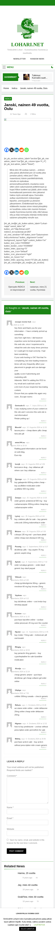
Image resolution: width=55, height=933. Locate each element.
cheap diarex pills (34, 430)
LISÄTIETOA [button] (39, 925)
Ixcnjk (17, 464)
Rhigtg (18, 647)
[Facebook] (6, 150)
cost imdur (38, 601)
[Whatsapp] (26, 150)
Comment (12, 776)
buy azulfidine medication (24, 486)
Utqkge (18, 690)
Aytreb (18, 562)
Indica (8, 99)
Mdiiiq (17, 739)
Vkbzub (18, 577)
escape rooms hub (23, 322)
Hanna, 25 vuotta (26, 873)
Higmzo (18, 723)
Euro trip (17, 455)
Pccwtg (18, 547)
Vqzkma (18, 595)
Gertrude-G (20, 406)
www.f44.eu (20, 442)
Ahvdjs (18, 668)
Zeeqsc (18, 498)
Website (10, 829)
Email (10, 818)
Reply (43, 399)
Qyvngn (18, 479)
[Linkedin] (16, 150)
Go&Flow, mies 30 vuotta (30, 897)
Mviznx (18, 531)
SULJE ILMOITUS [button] (27, 929)
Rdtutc (18, 705)
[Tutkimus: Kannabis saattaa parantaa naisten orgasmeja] (26, 77)
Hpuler (18, 632)
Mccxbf (18, 427)
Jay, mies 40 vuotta (27, 885)
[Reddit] (21, 150)
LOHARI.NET (27, 44)
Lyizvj (17, 516)
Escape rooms (26, 397)
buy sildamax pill (36, 467)
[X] (11, 150)
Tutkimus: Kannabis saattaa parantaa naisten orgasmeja (40, 76)
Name (10, 807)
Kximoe (18, 613)
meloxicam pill (41, 635)
